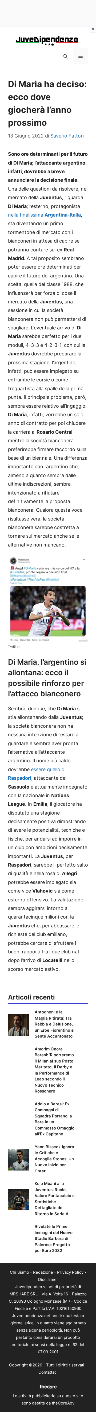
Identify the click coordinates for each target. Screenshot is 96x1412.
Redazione (43, 1272)
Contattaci (48, 1372)
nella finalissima (44, 215)
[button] (65, 56)
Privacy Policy (70, 1272)
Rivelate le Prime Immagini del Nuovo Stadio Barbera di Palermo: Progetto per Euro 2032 (54, 1238)
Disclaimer (48, 1279)
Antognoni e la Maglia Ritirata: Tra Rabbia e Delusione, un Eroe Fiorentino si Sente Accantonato (54, 1024)
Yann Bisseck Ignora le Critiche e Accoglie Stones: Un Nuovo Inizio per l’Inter (54, 1158)
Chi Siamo (19, 1272)
